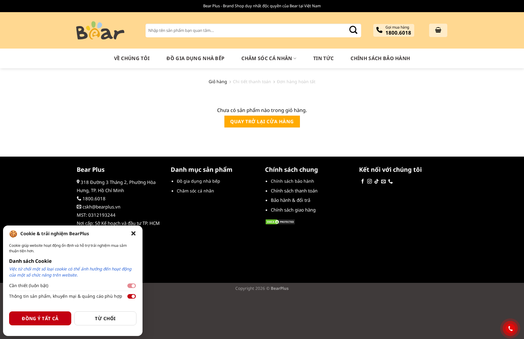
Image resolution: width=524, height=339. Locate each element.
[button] (133, 233)
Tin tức (323, 58)
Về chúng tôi (132, 58)
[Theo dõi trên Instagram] (369, 181)
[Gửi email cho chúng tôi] (383, 181)
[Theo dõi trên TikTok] (376, 181)
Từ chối (105, 318)
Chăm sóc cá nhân (266, 58)
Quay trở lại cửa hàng (262, 121)
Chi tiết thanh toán (252, 81)
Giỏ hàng (218, 81)
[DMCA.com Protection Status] (280, 221)
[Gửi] (353, 30)
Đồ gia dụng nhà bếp (195, 58)
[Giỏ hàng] (438, 30)
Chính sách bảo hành (380, 58)
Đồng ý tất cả (40, 318)
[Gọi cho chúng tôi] (390, 181)
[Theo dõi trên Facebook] (362, 181)
